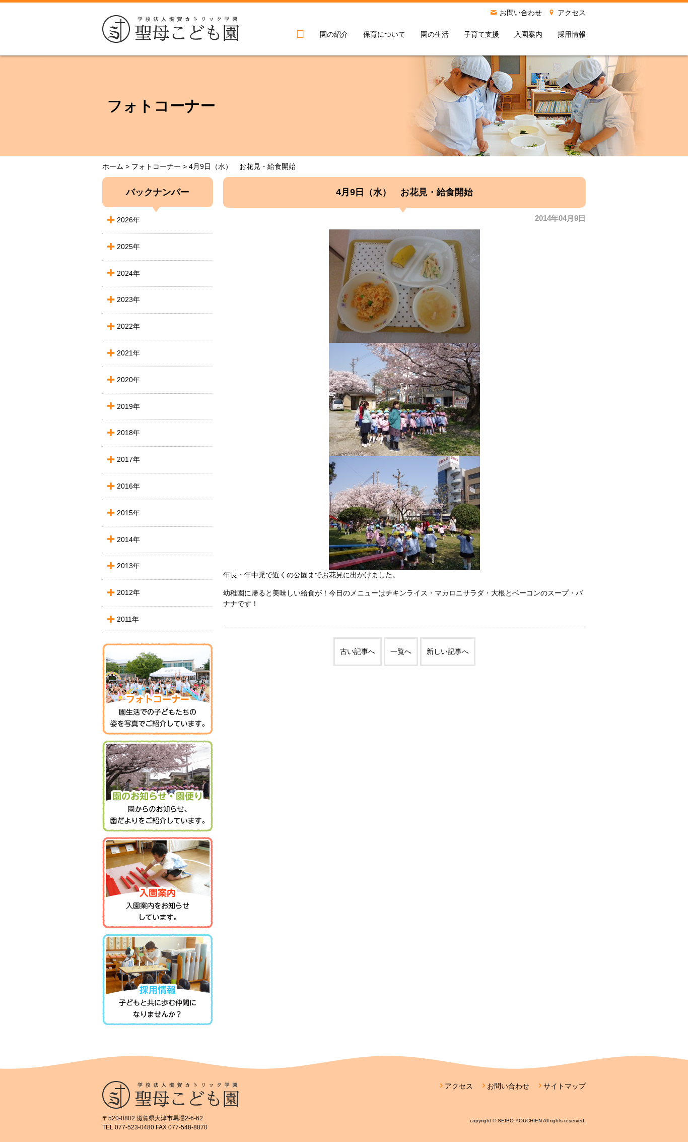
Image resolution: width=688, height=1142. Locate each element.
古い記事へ (357, 651)
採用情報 (572, 34)
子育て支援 (481, 34)
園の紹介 (334, 34)
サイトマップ (564, 1086)
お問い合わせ (521, 13)
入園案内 (528, 34)
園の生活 (435, 34)
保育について (384, 34)
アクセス (572, 13)
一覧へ (400, 651)
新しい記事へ (448, 651)
